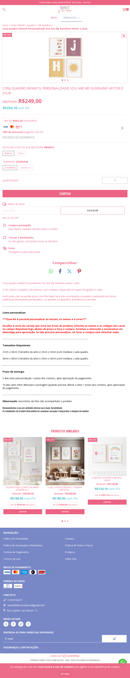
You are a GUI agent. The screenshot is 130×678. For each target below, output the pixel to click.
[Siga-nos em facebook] (13, 624)
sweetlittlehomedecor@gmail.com (26, 605)
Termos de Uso (11, 558)
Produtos (70, 552)
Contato (69, 538)
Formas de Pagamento (16, 552)
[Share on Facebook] (60, 271)
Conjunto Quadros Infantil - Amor (107, 479)
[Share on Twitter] (69, 271)
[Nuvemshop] (65, 657)
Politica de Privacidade (15, 538)
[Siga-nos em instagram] (5, 624)
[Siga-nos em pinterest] (28, 624)
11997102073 (14, 600)
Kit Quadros (44, 25)
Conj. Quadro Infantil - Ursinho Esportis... (65, 488)
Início (5, 25)
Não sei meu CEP (11, 217)
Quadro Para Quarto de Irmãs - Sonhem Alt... (23, 488)
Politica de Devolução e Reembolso (22, 545)
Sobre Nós (71, 558)
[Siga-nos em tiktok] (20, 624)
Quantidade (10, 180)
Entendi (65, 673)
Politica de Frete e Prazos (79, 545)
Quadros (31, 25)
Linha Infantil (17, 25)
